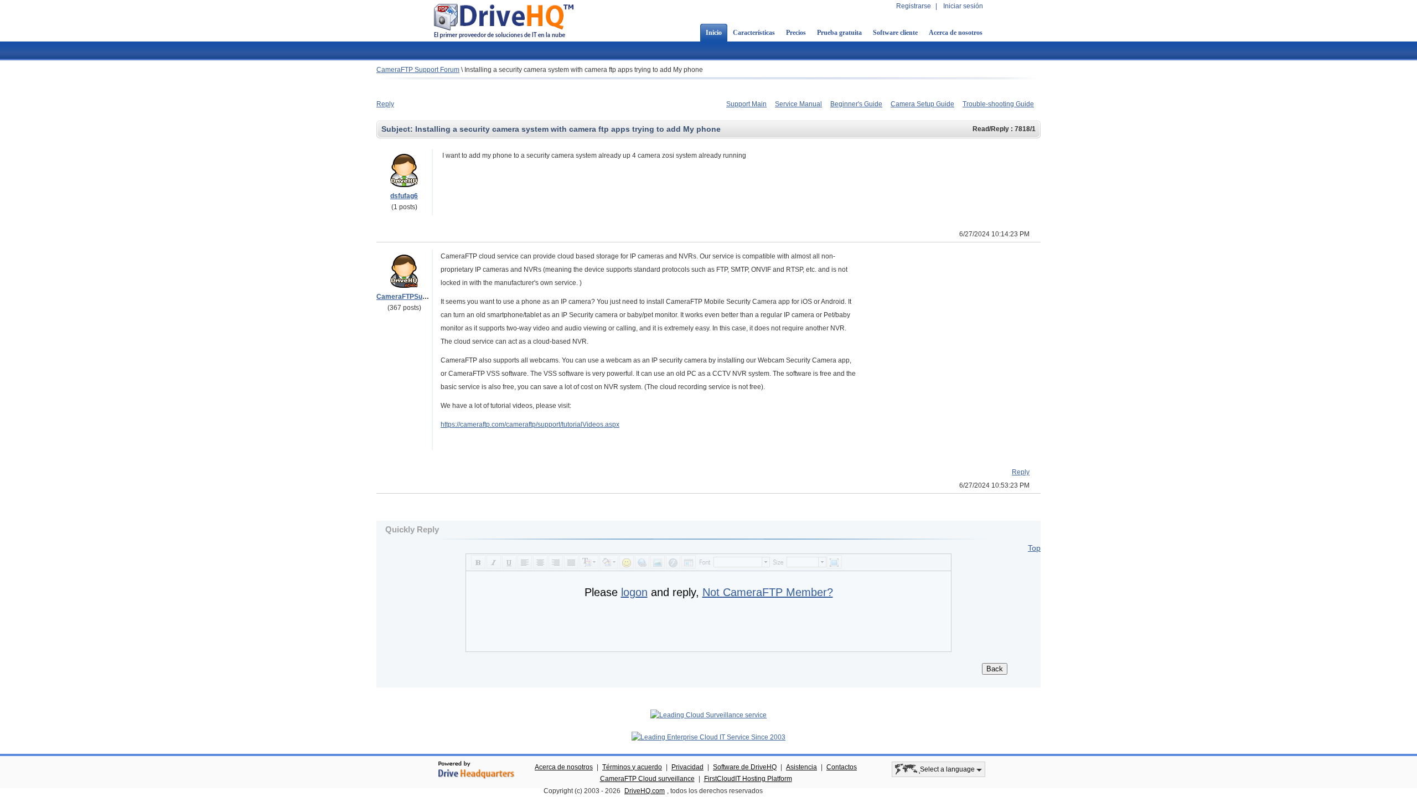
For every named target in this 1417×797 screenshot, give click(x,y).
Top (1034, 548)
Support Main (746, 104)
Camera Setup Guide (922, 104)
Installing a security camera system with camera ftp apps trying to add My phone (583, 70)
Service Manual (798, 104)
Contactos (841, 767)
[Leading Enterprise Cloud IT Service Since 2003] (708, 737)
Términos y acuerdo (632, 767)
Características (754, 33)
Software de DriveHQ (745, 767)
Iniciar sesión (963, 6)
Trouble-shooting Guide (998, 104)
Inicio (714, 33)
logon (634, 592)
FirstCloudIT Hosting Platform (748, 779)
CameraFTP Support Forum (417, 70)
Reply (385, 104)
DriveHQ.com (644, 791)
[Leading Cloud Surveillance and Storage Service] (708, 715)
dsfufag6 (404, 196)
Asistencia (801, 767)
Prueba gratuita (839, 33)
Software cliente (895, 33)
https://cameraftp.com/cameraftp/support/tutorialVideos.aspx (530, 424)
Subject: (398, 129)
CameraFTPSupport (407, 297)
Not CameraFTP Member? (767, 592)
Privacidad (687, 767)
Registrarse (913, 6)
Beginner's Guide (856, 104)
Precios (796, 33)
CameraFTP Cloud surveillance (647, 779)
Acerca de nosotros (955, 33)
